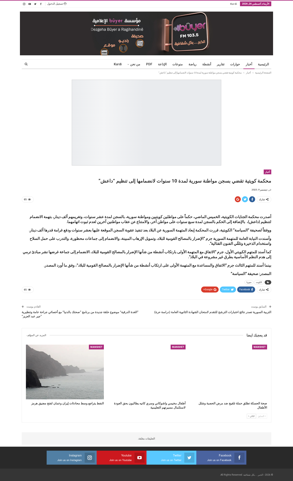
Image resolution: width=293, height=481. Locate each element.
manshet (260, 347)
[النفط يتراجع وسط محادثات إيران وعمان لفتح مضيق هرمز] (65, 372)
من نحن (135, 64)
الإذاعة (162, 64)
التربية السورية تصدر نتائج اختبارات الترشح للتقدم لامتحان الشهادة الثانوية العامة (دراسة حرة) (212, 312)
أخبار (249, 64)
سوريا (249, 282)
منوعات (177, 64)
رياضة (193, 64)
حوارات (235, 64)
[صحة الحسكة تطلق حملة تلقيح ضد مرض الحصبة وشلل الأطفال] (228, 372)
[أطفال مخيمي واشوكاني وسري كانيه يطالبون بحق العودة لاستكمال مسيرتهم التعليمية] (146, 372)
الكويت (259, 282)
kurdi (233, 3)
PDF (149, 64)
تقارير (220, 64)
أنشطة (206, 64)
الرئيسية (263, 64)
